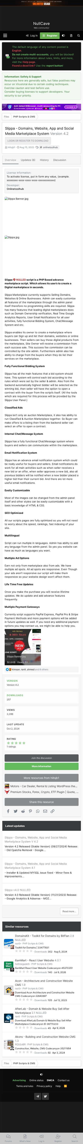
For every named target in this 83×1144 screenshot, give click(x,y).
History (44, 159)
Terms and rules (24, 1086)
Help (58, 1086)
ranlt (17, 1016)
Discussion (59, 159)
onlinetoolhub (50, 147)
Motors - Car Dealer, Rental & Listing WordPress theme (44, 786)
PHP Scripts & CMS (33, 943)
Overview (10, 159)
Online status (36, 1080)
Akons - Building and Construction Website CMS (45, 1036)
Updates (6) (28, 159)
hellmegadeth (22, 963)
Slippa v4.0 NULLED (17, 890)
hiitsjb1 (11, 147)
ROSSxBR (20, 1044)
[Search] (78, 36)
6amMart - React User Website (34, 960)
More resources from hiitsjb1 (41, 777)
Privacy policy (44, 1086)
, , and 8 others (30, 669)
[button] (5, 35)
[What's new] (71, 36)
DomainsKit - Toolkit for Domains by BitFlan (42, 935)
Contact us (63, 1080)
